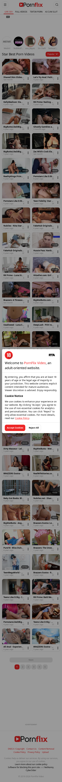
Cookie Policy (22, 418)
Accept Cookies (15, 427)
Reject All (34, 427)
